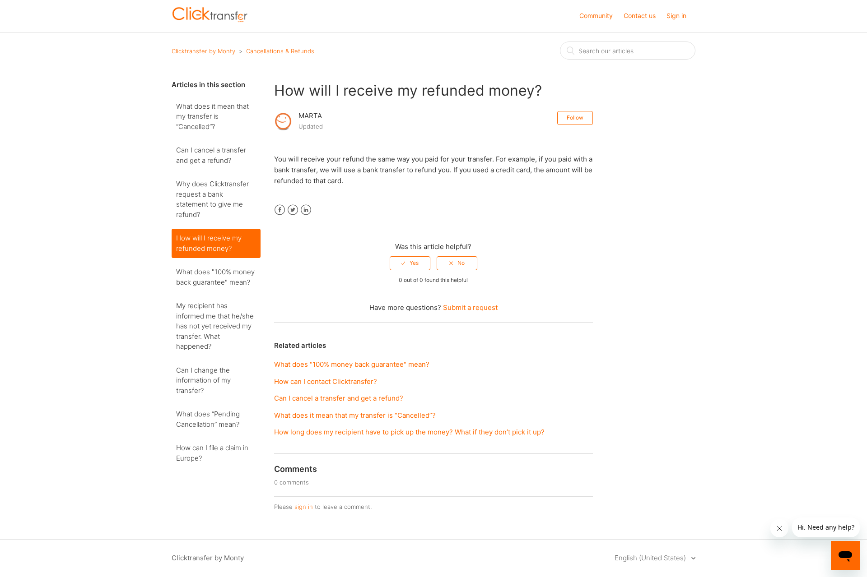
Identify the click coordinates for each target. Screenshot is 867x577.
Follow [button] (575, 117)
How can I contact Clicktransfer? (325, 381)
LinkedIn (306, 210)
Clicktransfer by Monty (203, 51)
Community (596, 15)
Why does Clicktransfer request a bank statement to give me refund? (212, 199)
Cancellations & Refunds (280, 51)
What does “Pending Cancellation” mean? (208, 419)
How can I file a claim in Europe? (212, 452)
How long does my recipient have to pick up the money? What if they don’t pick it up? (409, 432)
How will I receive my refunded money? (209, 243)
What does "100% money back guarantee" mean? (215, 277)
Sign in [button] (676, 15)
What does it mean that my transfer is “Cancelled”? (212, 116)
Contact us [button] (640, 15)
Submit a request (470, 307)
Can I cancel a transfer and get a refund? (211, 155)
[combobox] (627, 51)
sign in (303, 506)
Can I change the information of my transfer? (203, 380)
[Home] (210, 20)
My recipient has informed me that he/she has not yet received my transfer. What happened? (215, 326)
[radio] (410, 263)
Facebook (279, 210)
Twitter (292, 210)
